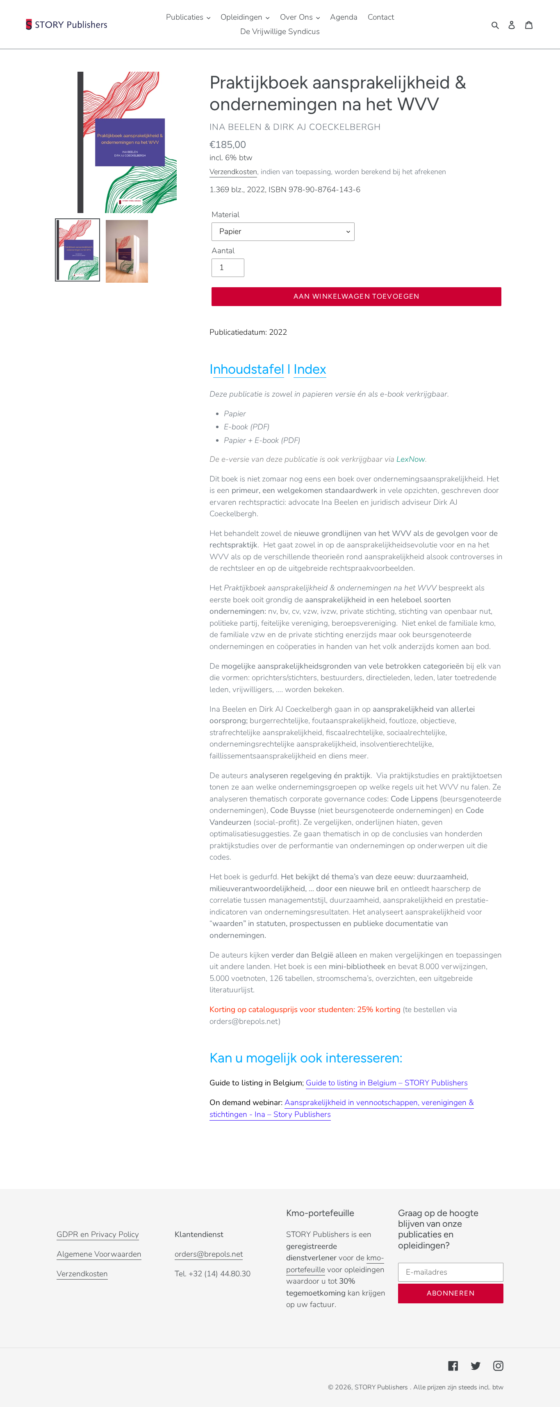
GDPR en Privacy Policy (98, 1234)
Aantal (223, 250)
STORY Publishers (381, 1387)
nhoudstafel (248, 369)
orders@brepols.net (209, 1254)
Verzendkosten (233, 172)
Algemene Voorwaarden (99, 1254)
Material (225, 214)
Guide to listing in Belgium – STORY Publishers (387, 1083)
